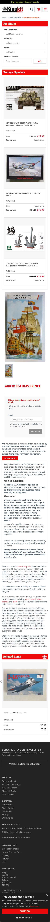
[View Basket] (38, 10)
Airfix (27, 599)
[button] (25, 917)
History (5, 814)
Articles (5, 828)
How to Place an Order (12, 852)
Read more (34, 906)
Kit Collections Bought (11, 784)
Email (10, 415)
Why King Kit (7, 818)
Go (39, 61)
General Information (10, 849)
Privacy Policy (16, 828)
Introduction (7, 804)
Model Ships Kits (15, 17)
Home (4, 17)
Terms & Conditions (33, 828)
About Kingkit (7, 808)
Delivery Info (10, 458)
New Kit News (8, 794)
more (15, 601)
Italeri (39, 599)
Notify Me (35, 431)
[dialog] (25, 907)
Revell (33, 599)
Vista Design (26, 837)
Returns (5, 858)
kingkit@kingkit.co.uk (13, 890)
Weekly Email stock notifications (25, 763)
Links (4, 862)
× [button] (47, 895)
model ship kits (24, 566)
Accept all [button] (25, 911)
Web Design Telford (10, 837)
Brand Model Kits (9, 781)
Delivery (5, 855)
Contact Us (7, 811)
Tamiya (5, 601)
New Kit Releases (9, 787)
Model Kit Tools (9, 791)
